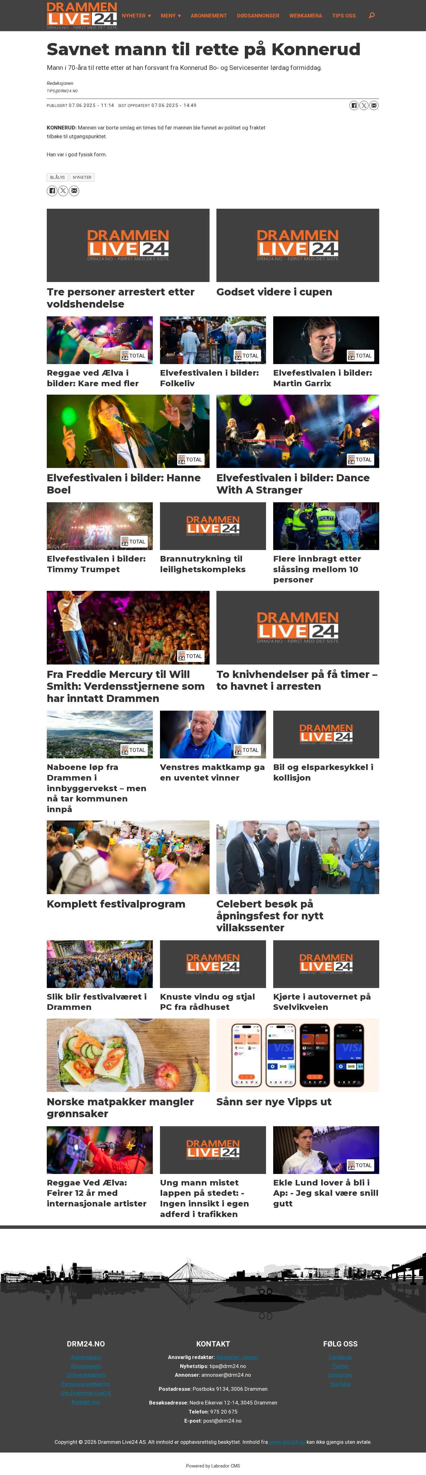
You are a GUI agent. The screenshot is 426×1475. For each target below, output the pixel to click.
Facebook (340, 1357)
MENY (168, 15)
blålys (57, 177)
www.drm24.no (286, 1442)
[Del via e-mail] (374, 105)
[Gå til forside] (80, 15)
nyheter (82, 177)
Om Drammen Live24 (86, 1393)
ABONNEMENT (209, 15)
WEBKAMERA (305, 15)
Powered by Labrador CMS (213, 1466)
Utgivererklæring (85, 1375)
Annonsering (86, 1357)
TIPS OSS (344, 15)
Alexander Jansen (237, 1357)
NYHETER (134, 15)
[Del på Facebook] (354, 105)
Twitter (340, 1366)
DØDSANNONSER (258, 15)
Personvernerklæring (85, 1384)
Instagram (340, 1375)
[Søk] (372, 16)
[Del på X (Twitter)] (364, 105)
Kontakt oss (86, 1402)
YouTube (340, 1384)
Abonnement (86, 1366)
